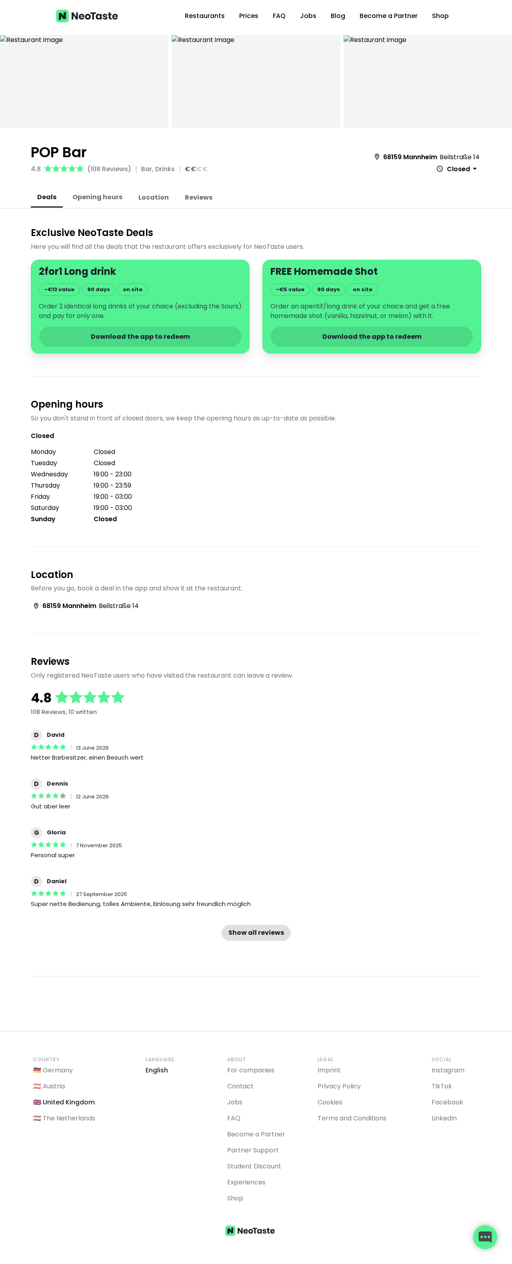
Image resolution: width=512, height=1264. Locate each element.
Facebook (447, 1102)
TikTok (442, 1086)
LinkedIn (444, 1118)
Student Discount (254, 1166)
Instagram (448, 1070)
